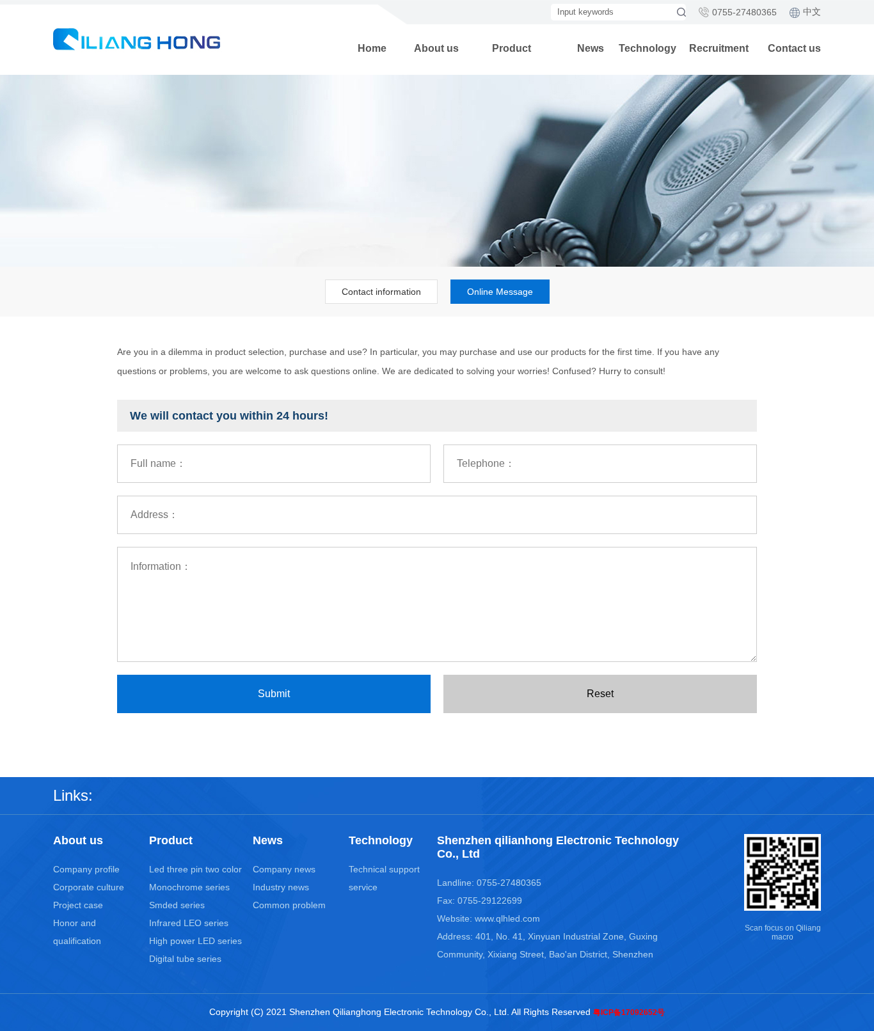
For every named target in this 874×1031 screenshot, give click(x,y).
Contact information (381, 292)
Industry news (281, 887)
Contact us (794, 48)
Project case (78, 905)
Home (372, 48)
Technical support (384, 869)
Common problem (289, 905)
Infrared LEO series (188, 923)
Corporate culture (88, 887)
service (363, 887)
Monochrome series (189, 887)
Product (511, 48)
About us (436, 48)
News (590, 48)
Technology (647, 48)
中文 (812, 11)
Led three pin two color (195, 869)
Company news (284, 869)
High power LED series (195, 941)
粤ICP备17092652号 (629, 1012)
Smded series (177, 905)
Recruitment (719, 48)
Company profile (86, 869)
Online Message (500, 292)
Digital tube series (185, 959)
